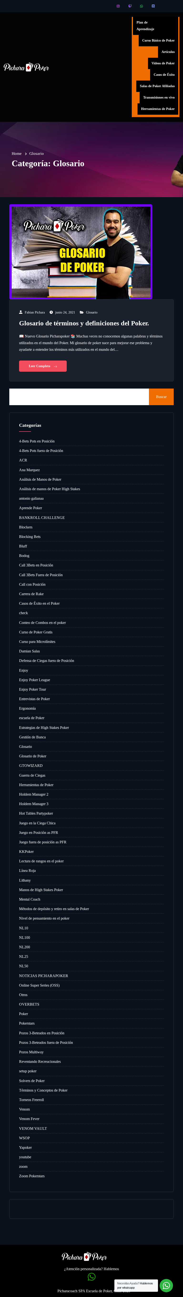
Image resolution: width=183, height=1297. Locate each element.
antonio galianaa (31, 498)
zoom (23, 1166)
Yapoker (25, 1147)
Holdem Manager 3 (33, 804)
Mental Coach (29, 899)
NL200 (24, 947)
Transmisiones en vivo (159, 97)
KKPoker (26, 852)
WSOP (24, 1138)
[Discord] (153, 6)
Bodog (24, 556)
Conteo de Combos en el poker (42, 623)
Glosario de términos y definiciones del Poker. (84, 323)
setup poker (27, 1071)
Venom (24, 1109)
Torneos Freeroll (31, 1100)
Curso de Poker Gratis (35, 632)
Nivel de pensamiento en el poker (44, 918)
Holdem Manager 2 (33, 794)
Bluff (23, 546)
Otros (23, 995)
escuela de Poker (31, 718)
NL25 (23, 957)
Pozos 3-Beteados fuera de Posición (46, 1042)
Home (17, 153)
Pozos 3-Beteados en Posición (41, 1033)
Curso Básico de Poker (158, 40)
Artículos (168, 52)
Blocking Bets (30, 537)
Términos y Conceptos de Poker (43, 1090)
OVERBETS (29, 1004)
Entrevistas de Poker (34, 699)
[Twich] (130, 6)
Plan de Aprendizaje (145, 26)
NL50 (23, 966)
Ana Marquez (29, 470)
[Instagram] (118, 6)
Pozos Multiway (31, 1052)
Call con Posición (32, 584)
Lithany (25, 880)
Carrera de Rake (31, 594)
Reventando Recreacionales (40, 1061)
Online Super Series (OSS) (39, 985)
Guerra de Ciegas (32, 775)
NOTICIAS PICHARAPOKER (43, 976)
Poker (23, 1014)
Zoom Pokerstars (32, 1176)
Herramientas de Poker (158, 109)
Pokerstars (27, 1023)
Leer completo (40, 366)
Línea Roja (27, 871)
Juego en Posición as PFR (38, 833)
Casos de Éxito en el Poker (39, 603)
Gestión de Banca (32, 737)
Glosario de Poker (32, 756)
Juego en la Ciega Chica (37, 823)
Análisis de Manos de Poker (40, 479)
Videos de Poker (163, 63)
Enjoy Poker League (34, 680)
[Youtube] (107, 6)
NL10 (23, 928)
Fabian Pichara (35, 312)
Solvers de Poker (32, 1081)
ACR (23, 460)
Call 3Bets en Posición (36, 565)
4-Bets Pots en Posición (37, 441)
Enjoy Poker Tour (32, 689)
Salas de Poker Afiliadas (157, 86)
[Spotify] (165, 6)
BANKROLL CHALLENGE (42, 518)
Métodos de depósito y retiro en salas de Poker (54, 909)
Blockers (25, 527)
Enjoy (23, 670)
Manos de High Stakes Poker (41, 890)
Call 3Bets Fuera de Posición (41, 575)
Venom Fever (29, 1119)
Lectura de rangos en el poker (41, 861)
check (23, 613)
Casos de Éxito (164, 74)
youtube (25, 1157)
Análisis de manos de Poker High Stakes (49, 489)
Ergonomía (27, 708)
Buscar (161, 397)
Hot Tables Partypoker (36, 813)
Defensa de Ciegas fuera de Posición (46, 661)
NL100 (24, 938)
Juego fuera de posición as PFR (42, 842)
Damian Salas (29, 651)
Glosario (91, 312)
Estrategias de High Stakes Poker (44, 728)
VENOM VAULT (33, 1128)
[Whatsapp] (142, 6)
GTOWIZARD (31, 766)
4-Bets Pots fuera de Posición (41, 451)
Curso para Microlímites (37, 642)
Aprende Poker (30, 508)
